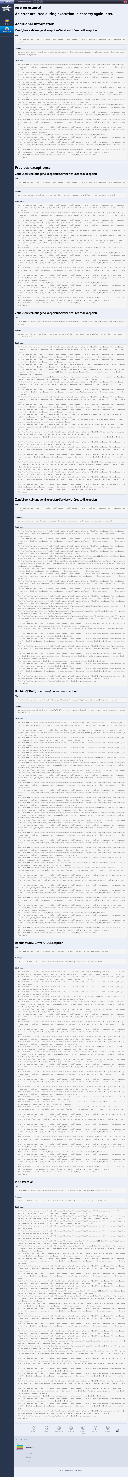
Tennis (28, 1461)
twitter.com (34, 1)
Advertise (71, 1431)
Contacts (95, 1431)
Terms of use (58, 1431)
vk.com (38, 1)
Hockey (28, 1457)
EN (123, 2)
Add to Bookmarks (24, 1)
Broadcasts (7, 31)
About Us (34, 1431)
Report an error (83, 1432)
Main (7, 24)
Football (29, 1453)
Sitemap (107, 1431)
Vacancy (46, 1431)
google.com (41, 1)
